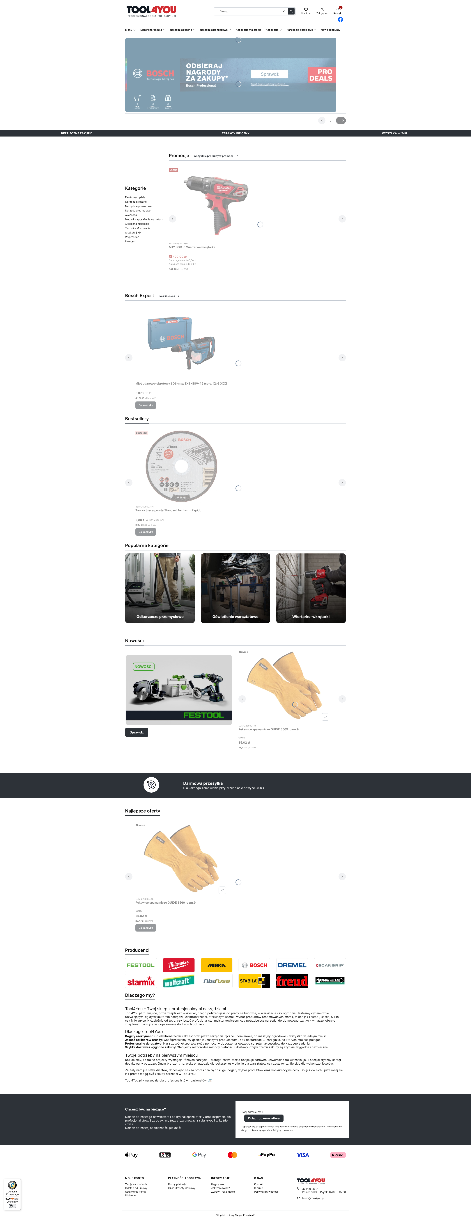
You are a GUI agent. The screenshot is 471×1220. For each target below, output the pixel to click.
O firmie (258, 1188)
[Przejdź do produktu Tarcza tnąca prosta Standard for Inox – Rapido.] (181, 466)
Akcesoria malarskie (137, 223)
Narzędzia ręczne (136, 201)
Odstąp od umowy (136, 1188)
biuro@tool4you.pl (313, 1198)
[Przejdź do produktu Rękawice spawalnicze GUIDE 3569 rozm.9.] (284, 685)
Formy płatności (177, 1184)
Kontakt (258, 1184)
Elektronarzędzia (135, 197)
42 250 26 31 (310, 1188)
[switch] (12, 1206)
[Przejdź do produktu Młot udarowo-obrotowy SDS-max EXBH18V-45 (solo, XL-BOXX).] (181, 343)
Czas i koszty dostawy (181, 1188)
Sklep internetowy (234, 1215)
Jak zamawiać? (220, 1188)
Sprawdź (137, 732)
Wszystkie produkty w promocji (213, 155)
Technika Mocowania (137, 228)
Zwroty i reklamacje (223, 1191)
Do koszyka (146, 405)
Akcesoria (131, 214)
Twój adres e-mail (252, 1111)
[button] (291, 11)
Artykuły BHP (133, 232)
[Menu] (18, 1181)
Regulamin (217, 1184)
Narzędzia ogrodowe (137, 210)
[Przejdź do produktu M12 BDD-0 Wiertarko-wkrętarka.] (215, 203)
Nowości (130, 241)
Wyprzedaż (132, 236)
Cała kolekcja (166, 295)
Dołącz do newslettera (264, 1118)
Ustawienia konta (135, 1191)
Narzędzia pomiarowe (138, 206)
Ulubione (130, 1195)
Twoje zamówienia (136, 1184)
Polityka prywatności (266, 1191)
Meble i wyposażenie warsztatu (144, 219)
